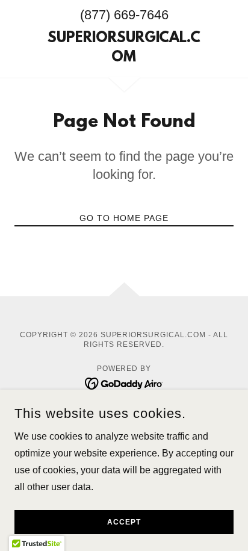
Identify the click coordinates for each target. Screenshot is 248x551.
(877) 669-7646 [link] (124, 14)
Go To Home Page (124, 218)
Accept (124, 522)
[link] (124, 49)
